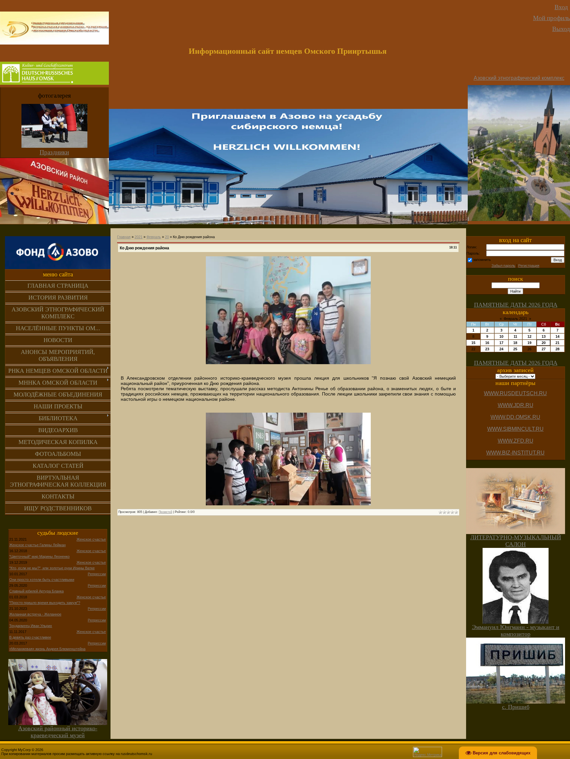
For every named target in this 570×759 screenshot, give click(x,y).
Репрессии (97, 574)
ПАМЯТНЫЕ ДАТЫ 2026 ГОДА (515, 304)
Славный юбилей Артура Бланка (36, 591)
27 (544, 349)
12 (529, 336)
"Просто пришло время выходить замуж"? (44, 603)
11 (515, 336)
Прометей (165, 512)
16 (487, 343)
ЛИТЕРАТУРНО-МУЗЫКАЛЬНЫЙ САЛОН (515, 541)
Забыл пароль (503, 266)
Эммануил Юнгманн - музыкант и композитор (515, 630)
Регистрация (528, 266)
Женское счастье (91, 539)
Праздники (54, 152)
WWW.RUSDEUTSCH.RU (515, 393)
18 (515, 343)
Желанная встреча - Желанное (35, 614)
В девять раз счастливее (30, 637)
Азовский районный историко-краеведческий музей (57, 732)
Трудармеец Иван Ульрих (30, 626)
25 (515, 349)
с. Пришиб (515, 707)
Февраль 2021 (515, 319)
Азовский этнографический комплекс (519, 78)
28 (557, 349)
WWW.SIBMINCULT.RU (515, 429)
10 (501, 336)
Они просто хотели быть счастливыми (41, 580)
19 (529, 343)
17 (501, 343)
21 (557, 343)
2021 (138, 237)
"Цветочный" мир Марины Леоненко (39, 556)
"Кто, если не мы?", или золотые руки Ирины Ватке (52, 568)
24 (501, 349)
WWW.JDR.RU (515, 405)
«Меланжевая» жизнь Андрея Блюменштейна (47, 649)
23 (487, 349)
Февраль (153, 237)
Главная (124, 237)
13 (544, 336)
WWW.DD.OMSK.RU (515, 417)
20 (167, 237)
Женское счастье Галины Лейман (37, 545)
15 (473, 343)
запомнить (482, 260)
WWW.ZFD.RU (515, 441)
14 (557, 336)
